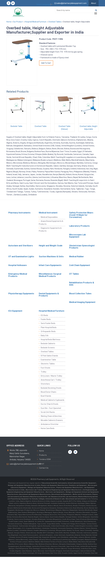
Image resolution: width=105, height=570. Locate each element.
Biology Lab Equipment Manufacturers (41, 487)
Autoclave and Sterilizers (20, 245)
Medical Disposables (49, 217)
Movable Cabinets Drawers (52, 420)
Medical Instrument (48, 212)
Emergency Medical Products (17, 275)
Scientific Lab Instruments (68, 496)
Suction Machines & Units (51, 256)
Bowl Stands (46, 396)
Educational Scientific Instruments (54, 483)
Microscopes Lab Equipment (77, 235)
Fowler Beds (46, 319)
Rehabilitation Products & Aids (81, 283)
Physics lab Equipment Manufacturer (69, 487)
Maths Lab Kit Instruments (82, 494)
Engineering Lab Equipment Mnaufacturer (29, 492)
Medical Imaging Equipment (82, 302)
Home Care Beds (47, 428)
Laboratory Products (79, 226)
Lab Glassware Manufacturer (29, 496)
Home (8, 22)
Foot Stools (45, 368)
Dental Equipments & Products (49, 294)
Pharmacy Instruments (19, 212)
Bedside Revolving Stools (51, 388)
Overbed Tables (54, 22)
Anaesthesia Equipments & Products (51, 222)
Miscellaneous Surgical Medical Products (50, 275)
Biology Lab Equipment (73, 492)
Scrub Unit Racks (48, 412)
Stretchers (45, 384)
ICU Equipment (15, 311)
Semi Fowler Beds (48, 323)
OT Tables (74, 274)
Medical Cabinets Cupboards (52, 400)
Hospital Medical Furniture (35, 22)
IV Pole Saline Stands (49, 356)
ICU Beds (44, 315)
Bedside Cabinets (48, 343)
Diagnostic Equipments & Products (50, 229)
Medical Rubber (76, 256)
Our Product (18, 22)
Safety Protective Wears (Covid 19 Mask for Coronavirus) (81, 214)
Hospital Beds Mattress (50, 339)
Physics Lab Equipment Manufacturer (54, 485)
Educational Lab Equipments (61, 494)
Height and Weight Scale (50, 245)
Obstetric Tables (48, 364)
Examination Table (48, 360)
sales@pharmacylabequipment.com (25, 464)
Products (43, 455)
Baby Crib (44, 335)
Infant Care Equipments (50, 265)
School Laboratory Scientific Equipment (82, 483)
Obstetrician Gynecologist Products (82, 246)
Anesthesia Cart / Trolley (51, 380)
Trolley (43, 372)
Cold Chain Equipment (79, 265)
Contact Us (43, 468)
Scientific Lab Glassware (49, 496)
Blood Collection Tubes (80, 293)
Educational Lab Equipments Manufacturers (35, 494)
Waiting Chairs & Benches (51, 416)
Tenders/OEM (45, 459)
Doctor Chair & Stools (49, 404)
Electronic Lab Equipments (55, 492)
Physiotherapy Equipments (21, 293)
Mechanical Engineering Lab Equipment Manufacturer (62, 490)
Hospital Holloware (17, 265)
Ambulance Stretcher (50, 424)
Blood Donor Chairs (48, 392)
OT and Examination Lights (21, 256)
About (93, 3)
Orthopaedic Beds (48, 331)
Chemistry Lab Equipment (78, 485)
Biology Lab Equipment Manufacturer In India (24, 485)
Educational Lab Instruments (76, 499)
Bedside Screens (48, 348)
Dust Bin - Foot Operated (51, 408)
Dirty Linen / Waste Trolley (51, 376)
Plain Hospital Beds (48, 327)
